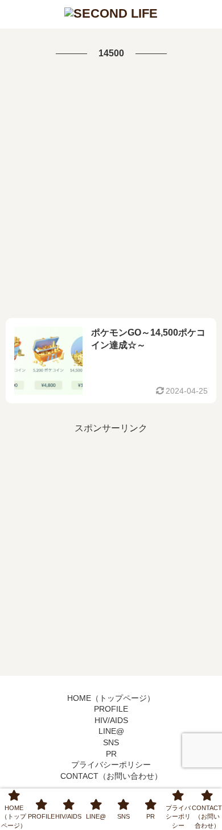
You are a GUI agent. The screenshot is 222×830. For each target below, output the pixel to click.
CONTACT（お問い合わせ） (111, 776)
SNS (111, 742)
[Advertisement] (111, 190)
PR (111, 753)
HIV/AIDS (111, 720)
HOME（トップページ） (111, 698)
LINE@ (111, 731)
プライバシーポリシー (111, 764)
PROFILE (111, 708)
